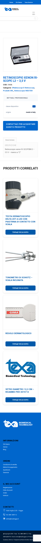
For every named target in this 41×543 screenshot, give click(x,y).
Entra (28, 7)
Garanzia (6, 472)
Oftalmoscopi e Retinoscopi (23, 88)
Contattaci (13, 7)
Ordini (5, 493)
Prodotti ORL (8, 91)
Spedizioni (6, 470)
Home (11, 2)
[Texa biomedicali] (11, 9)
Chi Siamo (19, 2)
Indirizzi (5, 495)
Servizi (5, 447)
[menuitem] (34, 13)
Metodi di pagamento (10, 467)
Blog (20, 7)
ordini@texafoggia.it (12, 519)
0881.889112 (13, 515)
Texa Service (29, 2)
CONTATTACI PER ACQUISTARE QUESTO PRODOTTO (20, 125)
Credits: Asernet (29, 540)
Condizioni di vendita (10, 464)
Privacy (30, 536)
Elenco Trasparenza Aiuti (16, 540)
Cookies (5, 540)
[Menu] (33, 13)
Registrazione (7, 487)
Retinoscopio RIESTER (23, 91)
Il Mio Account (8, 490)
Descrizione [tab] (9, 140)
